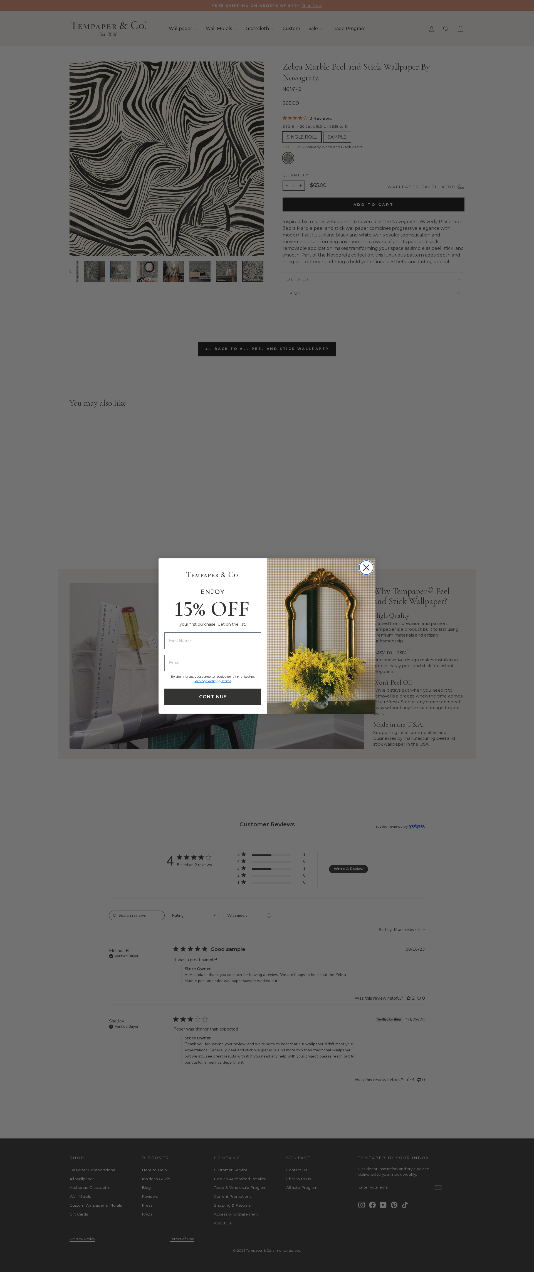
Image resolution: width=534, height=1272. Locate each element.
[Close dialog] (366, 568)
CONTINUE (213, 696)
